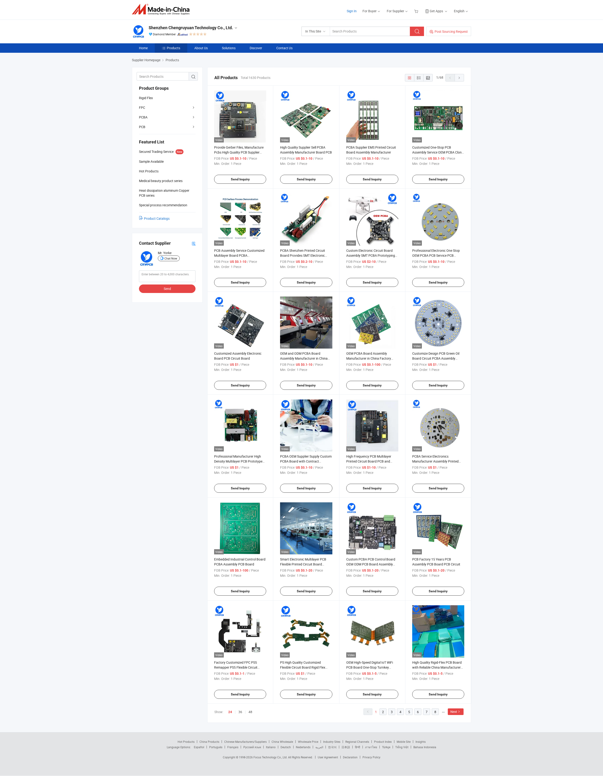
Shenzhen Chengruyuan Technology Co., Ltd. (191, 27)
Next (453, 711)
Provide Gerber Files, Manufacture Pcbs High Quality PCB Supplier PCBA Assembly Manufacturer (239, 152)
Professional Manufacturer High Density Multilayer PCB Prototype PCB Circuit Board (238, 461)
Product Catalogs (157, 218)
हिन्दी (357, 747)
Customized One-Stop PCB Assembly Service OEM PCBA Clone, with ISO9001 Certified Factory (438, 152)
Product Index (383, 741)
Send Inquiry (240, 179)
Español (199, 747)
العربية (319, 747)
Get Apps (436, 11)
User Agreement (328, 757)
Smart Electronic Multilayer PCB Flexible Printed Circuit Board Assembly (303, 564)
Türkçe (386, 747)
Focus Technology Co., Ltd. (270, 757)
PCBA (143, 117)
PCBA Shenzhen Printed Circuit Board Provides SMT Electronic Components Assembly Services (303, 255)
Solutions (229, 48)
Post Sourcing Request (451, 31)
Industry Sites (331, 741)
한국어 (332, 747)
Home (143, 48)
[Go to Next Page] (459, 77)
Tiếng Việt (401, 747)
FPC (142, 107)
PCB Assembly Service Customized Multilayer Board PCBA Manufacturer (239, 255)
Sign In (352, 11)
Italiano (271, 747)
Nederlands (303, 747)
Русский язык (252, 747)
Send (167, 288)
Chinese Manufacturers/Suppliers (245, 741)
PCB (142, 127)
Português (215, 747)
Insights (421, 741)
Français (232, 747)
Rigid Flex (146, 98)
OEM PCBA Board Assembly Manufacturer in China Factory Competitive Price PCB (368, 358)
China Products (209, 741)
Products (173, 48)
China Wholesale (282, 741)
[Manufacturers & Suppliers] (162, 9)
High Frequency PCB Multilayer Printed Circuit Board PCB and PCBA (368, 461)
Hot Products (186, 741)
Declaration (350, 757)
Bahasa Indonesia (424, 747)
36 (240, 712)
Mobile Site (404, 741)
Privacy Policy (371, 757)
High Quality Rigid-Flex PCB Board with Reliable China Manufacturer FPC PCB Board (437, 667)
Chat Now (170, 258)
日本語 (346, 747)
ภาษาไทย (371, 747)
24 (230, 712)
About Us (201, 48)
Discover (256, 48)
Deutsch (286, 747)
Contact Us (284, 48)
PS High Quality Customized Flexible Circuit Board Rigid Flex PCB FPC (302, 667)
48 (250, 712)
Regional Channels (357, 741)
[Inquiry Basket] (416, 11)
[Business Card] (194, 243)
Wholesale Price (308, 741)
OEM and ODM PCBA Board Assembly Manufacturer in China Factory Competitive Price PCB (304, 358)
